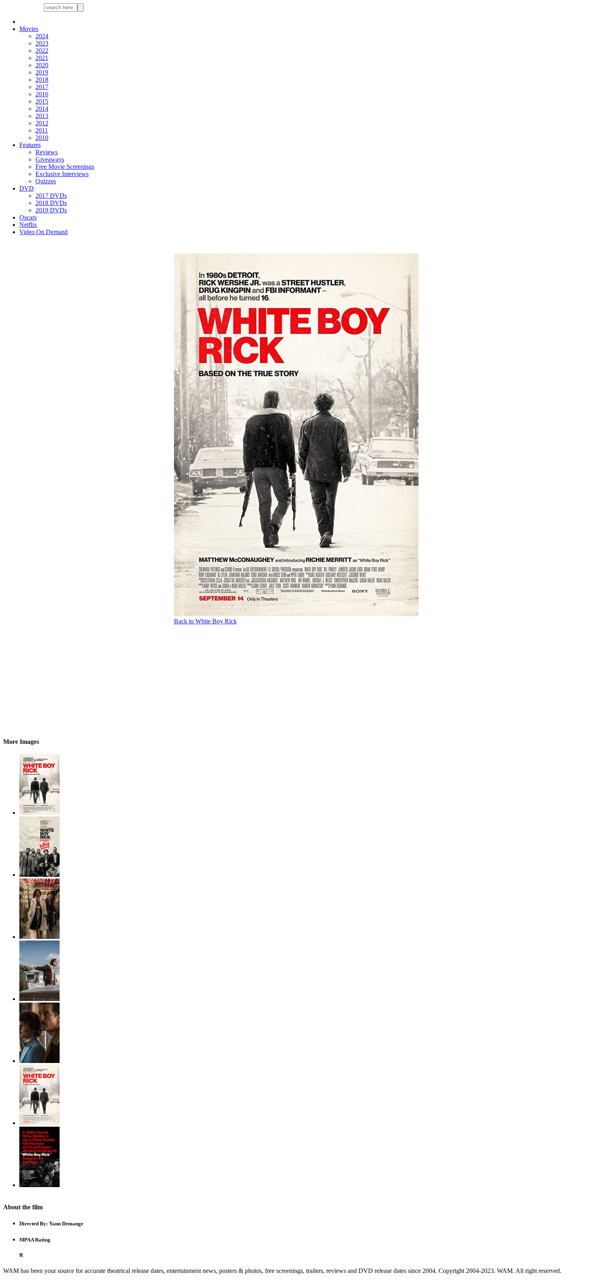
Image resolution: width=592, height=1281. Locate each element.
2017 (41, 86)
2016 (41, 94)
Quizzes (45, 181)
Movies (28, 28)
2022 (41, 50)
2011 (41, 130)
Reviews (46, 152)
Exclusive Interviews (62, 173)
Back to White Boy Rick (205, 621)
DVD (26, 188)
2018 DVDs (51, 202)
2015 (41, 101)
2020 (41, 65)
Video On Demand (43, 231)
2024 (41, 36)
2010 (41, 137)
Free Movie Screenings (64, 166)
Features (30, 144)
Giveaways (49, 159)
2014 (41, 108)
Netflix (28, 224)
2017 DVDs (51, 195)
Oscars (28, 217)
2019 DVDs (51, 210)
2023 (41, 43)
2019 (41, 72)
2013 (41, 115)
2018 (41, 79)
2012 (41, 123)
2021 (41, 57)
